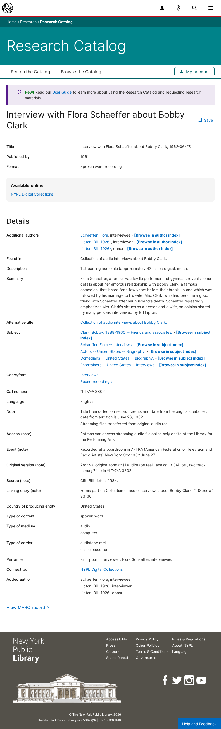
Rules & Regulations (188, 639)
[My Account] (162, 8)
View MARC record (25, 607)
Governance (146, 658)
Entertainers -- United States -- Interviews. (117, 364)
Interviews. (89, 374)
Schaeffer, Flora (94, 235)
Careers (112, 651)
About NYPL (182, 645)
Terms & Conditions (152, 651)
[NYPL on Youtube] (201, 680)
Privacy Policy (147, 639)
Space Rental (117, 658)
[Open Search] (195, 8)
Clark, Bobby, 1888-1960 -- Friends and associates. (126, 332)
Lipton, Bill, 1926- (95, 242)
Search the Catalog (30, 71)
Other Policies (147, 645)
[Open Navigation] (211, 8)
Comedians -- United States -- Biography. (117, 358)
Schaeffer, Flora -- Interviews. (106, 344)
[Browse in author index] (157, 235)
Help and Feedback (199, 723)
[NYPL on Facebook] (165, 680)
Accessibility (116, 639)
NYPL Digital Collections (101, 569)
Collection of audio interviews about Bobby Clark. (123, 322)
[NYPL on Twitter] (177, 680)
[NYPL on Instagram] (189, 680)
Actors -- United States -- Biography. (113, 351)
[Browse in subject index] (160, 344)
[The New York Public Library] (7, 8)
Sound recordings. (96, 381)
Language (180, 651)
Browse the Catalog (81, 71)
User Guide (62, 92)
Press (111, 645)
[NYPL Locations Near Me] (178, 8)
